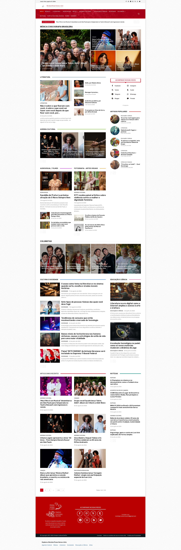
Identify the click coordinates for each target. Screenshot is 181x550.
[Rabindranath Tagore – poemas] (114, 130)
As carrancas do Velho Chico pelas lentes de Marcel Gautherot (95, 226)
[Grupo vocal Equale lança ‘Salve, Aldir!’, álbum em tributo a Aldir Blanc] (65, 50)
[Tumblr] (133, 1)
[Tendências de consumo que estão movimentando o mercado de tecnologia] (50, 323)
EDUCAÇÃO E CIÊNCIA (126, 115)
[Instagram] (128, 1)
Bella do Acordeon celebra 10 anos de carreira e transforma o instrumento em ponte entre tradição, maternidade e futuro (125, 421)
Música (55, 545)
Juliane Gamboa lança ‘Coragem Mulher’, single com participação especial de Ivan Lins (88, 475)
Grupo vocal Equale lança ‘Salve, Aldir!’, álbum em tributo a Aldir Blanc (90, 402)
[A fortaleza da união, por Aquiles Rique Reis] (103, 259)
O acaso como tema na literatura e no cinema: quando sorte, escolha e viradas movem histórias (82, 286)
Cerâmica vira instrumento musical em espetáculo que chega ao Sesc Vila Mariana (95, 153)
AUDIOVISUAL (44, 192)
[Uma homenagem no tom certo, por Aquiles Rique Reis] (52, 259)
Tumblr (132, 90)
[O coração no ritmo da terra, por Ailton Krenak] (79, 111)
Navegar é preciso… (92, 92)
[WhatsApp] (137, 1)
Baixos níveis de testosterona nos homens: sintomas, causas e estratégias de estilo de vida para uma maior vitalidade (83, 336)
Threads (132, 98)
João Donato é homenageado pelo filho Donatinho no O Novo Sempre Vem (61, 214)
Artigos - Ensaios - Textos (50, 263)
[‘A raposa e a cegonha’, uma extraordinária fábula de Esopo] (114, 141)
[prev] (135, 22)
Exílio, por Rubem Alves (93, 83)
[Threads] (140, 1)
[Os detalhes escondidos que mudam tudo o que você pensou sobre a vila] (45, 225)
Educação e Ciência (81, 545)
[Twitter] (112, 90)
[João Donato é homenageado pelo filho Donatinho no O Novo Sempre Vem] (45, 215)
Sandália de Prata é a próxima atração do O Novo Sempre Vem (55, 196)
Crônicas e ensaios (126, 162)
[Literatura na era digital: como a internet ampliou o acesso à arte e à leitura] (125, 292)
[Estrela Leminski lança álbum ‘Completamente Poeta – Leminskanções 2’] (128, 60)
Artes (90, 545)
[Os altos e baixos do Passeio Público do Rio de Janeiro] (79, 218)
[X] (135, 1)
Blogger (117, 98)
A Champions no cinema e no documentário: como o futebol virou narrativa (124, 382)
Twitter (117, 90)
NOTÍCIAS (113, 377)
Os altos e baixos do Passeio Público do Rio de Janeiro (95, 216)
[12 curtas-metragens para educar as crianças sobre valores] (114, 119)
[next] (138, 22)
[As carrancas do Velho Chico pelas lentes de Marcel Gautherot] (79, 227)
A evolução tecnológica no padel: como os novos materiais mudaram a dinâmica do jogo (125, 345)
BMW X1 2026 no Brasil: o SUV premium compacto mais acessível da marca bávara (125, 407)
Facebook (117, 85)
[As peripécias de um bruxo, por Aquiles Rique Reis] (77, 259)
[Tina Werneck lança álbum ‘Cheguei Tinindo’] (103, 60)
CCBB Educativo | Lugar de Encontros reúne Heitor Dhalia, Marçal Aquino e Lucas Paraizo (124, 395)
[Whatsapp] (128, 94)
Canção (44, 60)
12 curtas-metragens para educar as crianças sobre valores (130, 119)
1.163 (58, 490)
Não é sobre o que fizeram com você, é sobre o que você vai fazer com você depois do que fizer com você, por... (54, 109)
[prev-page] (41, 161)
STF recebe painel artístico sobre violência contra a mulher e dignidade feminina (90, 197)
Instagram (133, 85)
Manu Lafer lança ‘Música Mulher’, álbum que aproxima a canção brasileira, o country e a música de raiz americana (54, 476)
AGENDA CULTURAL (51, 147)
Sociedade (70, 545)
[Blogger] (112, 98)
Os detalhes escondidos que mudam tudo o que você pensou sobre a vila (61, 224)
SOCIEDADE (64, 291)
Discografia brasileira (123, 38)
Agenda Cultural (47, 545)
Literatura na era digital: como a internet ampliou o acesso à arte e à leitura (125, 305)
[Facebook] (126, 1)
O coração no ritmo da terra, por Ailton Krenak (95, 111)
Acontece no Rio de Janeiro (119, 390)
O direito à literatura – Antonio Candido (129, 153)
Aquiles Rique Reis (72, 263)
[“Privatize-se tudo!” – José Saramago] (114, 164)
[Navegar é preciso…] (79, 93)
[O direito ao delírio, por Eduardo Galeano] (79, 102)
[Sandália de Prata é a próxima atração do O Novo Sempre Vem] (56, 180)
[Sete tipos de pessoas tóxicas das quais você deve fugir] (50, 307)
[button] (138, 14)
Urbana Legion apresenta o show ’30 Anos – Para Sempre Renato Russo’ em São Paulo (51, 152)
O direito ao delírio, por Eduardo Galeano (93, 101)
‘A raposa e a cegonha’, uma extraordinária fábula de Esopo (130, 142)
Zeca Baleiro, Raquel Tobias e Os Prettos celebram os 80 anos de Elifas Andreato (72, 153)
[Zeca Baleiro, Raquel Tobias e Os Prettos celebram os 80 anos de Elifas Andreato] (73, 145)
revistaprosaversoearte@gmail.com (125, 516)
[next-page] (44, 161)
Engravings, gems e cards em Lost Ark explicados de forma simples (125, 433)
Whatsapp (133, 94)
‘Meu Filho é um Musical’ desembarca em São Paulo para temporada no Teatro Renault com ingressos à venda (90, 22)
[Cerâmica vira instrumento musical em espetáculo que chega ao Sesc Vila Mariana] (95, 145)
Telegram (117, 94)
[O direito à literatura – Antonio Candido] (114, 153)
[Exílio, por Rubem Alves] (79, 83)
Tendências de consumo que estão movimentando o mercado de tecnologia (79, 319)
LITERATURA (43, 103)
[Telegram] (131, 1)
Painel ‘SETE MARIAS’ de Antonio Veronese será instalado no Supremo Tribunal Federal (83, 352)
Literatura (62, 545)
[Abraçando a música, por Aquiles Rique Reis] (128, 259)
